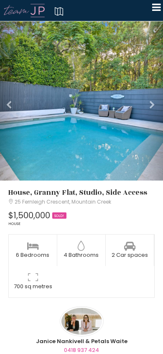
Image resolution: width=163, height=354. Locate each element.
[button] (12, 101)
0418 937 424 (81, 350)
